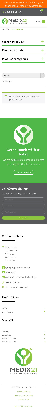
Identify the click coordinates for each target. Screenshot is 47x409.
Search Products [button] (13, 42)
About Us (5, 332)
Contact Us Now (23, 172)
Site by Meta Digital (23, 406)
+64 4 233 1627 (13, 282)
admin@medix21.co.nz (16, 287)
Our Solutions (7, 312)
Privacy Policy (23, 392)
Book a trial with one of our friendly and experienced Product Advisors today (24, 4)
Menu (38, 22)
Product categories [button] (15, 59)
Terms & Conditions (23, 396)
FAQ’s (4, 309)
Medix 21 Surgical (9, 338)
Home (7, 29)
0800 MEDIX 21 (12, 12)
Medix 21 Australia (9, 341)
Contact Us (6, 335)
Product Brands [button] (12, 50)
